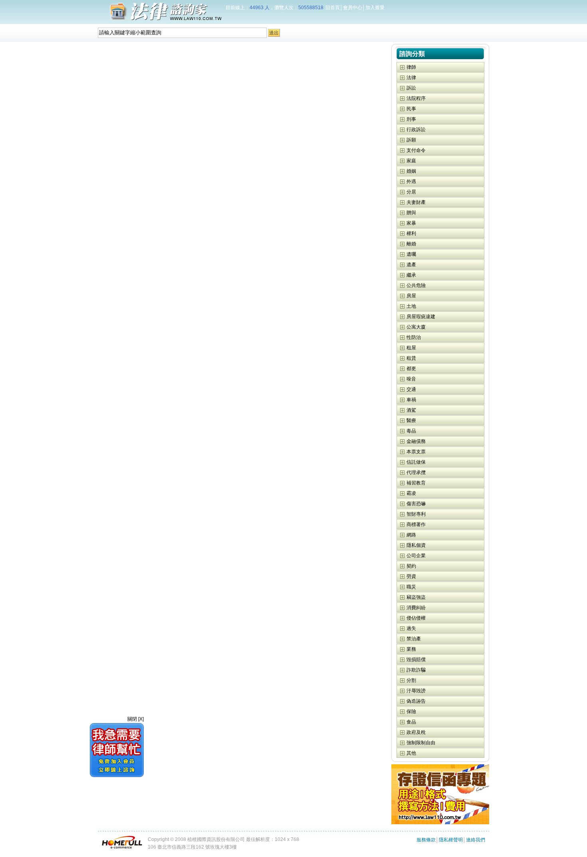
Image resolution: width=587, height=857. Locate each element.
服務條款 (426, 840)
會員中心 (352, 7)
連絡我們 (475, 840)
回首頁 (332, 7)
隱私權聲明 (451, 840)
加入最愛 (375, 7)
